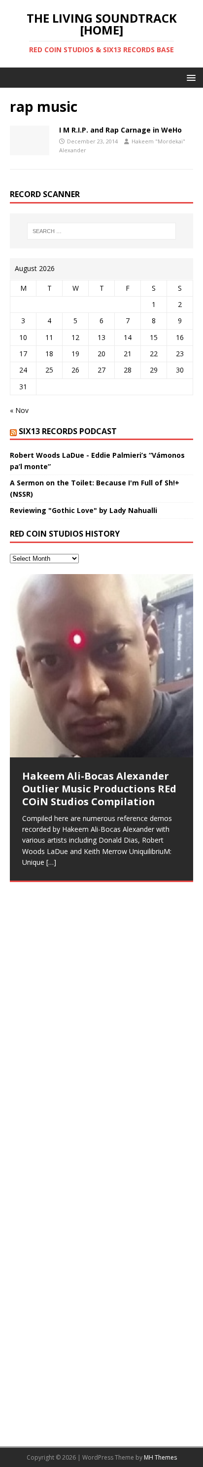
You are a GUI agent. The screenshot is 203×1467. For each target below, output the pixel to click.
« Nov (19, 410)
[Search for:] (101, 231)
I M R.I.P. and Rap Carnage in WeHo (120, 130)
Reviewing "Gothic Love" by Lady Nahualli (83, 510)
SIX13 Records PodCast (68, 431)
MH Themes (160, 1457)
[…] (51, 862)
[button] (189, 77)
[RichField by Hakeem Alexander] (101, 943)
